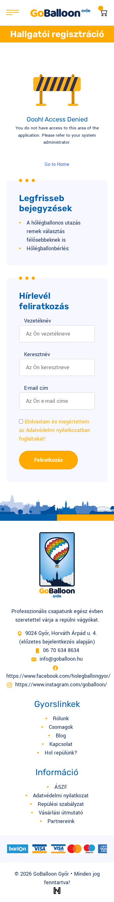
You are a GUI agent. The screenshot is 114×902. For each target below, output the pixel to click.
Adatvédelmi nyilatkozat (61, 795)
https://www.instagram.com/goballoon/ (61, 684)
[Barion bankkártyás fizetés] (57, 848)
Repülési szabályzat (61, 804)
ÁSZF (60, 787)
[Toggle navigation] (15, 12)
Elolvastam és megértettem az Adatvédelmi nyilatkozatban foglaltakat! (54, 430)
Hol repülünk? (61, 752)
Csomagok (61, 727)
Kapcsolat (61, 744)
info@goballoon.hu (61, 659)
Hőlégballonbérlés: (48, 248)
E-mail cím (36, 388)
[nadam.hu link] (57, 890)
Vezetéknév (37, 320)
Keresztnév (37, 354)
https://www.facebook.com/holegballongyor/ (58, 676)
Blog (61, 735)
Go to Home (57, 164)
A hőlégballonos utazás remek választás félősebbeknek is (53, 231)
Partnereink (61, 821)
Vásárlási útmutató (61, 812)
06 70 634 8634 (61, 650)
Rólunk (61, 718)
